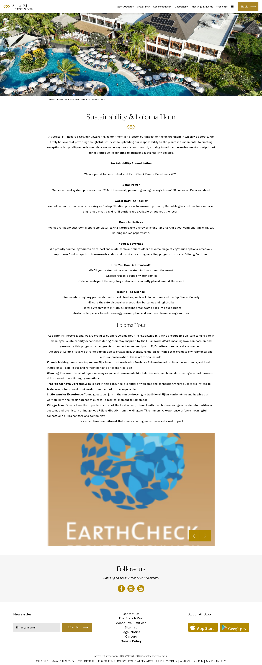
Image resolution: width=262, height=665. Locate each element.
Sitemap (131, 627)
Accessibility (216, 661)
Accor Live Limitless (131, 623)
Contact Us (131, 614)
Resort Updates (125, 6)
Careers (131, 636)
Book (244, 6)
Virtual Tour (143, 6)
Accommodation (162, 6)
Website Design (191, 661)
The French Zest (131, 618)
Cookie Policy (131, 641)
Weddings (222, 6)
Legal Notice (131, 632)
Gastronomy (181, 6)
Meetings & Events (202, 6)
